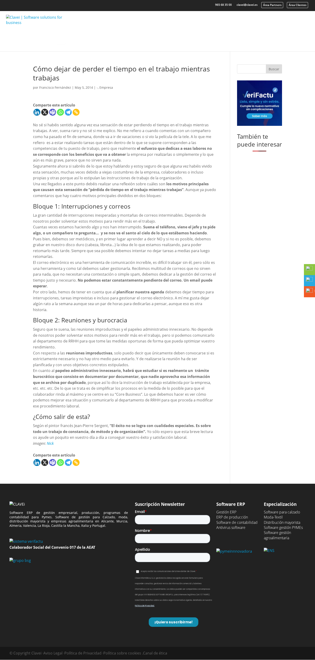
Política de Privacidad (82, 653)
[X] (44, 112)
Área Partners (272, 5)
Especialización (149, 38)
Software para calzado (282, 512)
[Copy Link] (76, 112)
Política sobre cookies (122, 653)
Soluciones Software (98, 38)
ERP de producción (232, 517)
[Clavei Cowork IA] (61, 40)
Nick (50, 443)
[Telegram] (68, 112)
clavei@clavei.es (247, 5)
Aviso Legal (52, 653)
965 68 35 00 (223, 5)
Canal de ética (155, 653)
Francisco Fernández (55, 87)
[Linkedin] (36, 112)
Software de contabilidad (237, 522)
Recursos (190, 38)
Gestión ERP (226, 512)
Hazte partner (290, 38)
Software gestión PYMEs (283, 527)
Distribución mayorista (282, 522)
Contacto (256, 38)
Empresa (106, 87)
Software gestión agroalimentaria (277, 535)
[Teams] (52, 112)
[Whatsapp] (60, 112)
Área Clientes (297, 5)
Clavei (223, 38)
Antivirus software (230, 527)
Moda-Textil (273, 517)
